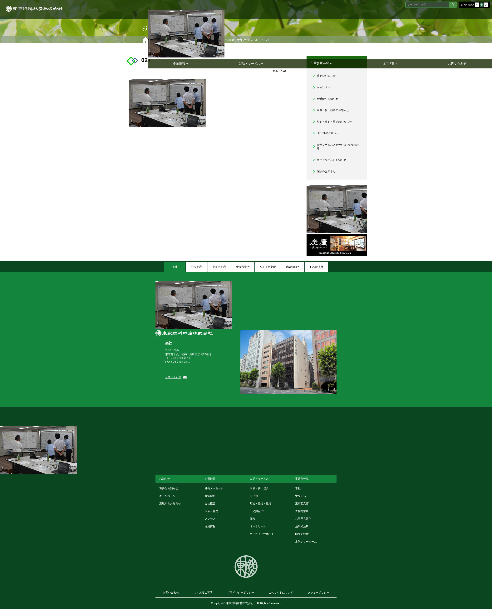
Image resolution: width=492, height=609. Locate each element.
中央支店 (300, 496)
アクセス (210, 518)
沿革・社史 (211, 511)
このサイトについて (281, 592)
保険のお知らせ (326, 171)
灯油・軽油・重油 (260, 503)
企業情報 (179, 63)
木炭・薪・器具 (259, 488)
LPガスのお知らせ (328, 133)
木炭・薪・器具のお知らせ (333, 110)
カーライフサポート (262, 533)
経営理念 (210, 496)
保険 (252, 518)
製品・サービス (250, 63)
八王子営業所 (303, 518)
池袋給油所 (302, 526)
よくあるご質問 (203, 592)
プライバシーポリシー (240, 592)
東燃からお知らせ (327, 98)
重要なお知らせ (326, 75)
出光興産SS (257, 511)
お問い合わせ (457, 63)
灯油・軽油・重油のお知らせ (334, 121)
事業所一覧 (322, 63)
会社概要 (210, 503)
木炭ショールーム (306, 541)
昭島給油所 (302, 533)
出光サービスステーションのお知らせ (338, 146)
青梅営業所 (302, 511)
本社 (168, 343)
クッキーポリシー (318, 592)
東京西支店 (302, 503)
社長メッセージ (214, 488)
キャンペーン (325, 87)
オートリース (258, 526)
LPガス (254, 496)
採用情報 (389, 63)
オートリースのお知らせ (331, 159)
